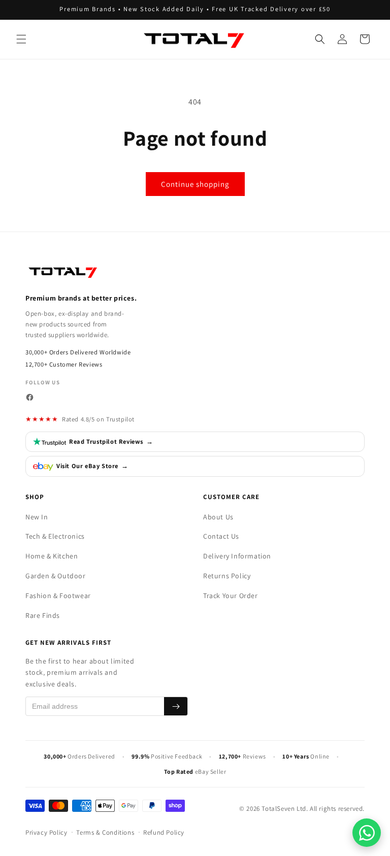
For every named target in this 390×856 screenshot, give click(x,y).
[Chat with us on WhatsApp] (366, 832)
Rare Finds (42, 615)
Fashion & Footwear (58, 595)
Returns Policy (226, 575)
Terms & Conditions (105, 832)
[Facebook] (29, 397)
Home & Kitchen (51, 556)
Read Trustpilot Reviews (111, 441)
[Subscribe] (175, 706)
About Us (218, 516)
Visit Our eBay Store (92, 466)
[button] (21, 39)
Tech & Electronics (55, 536)
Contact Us (221, 536)
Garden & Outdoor (55, 575)
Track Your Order (230, 595)
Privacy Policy (46, 832)
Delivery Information (237, 556)
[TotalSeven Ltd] (63, 272)
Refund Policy (163, 832)
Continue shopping (195, 184)
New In (36, 516)
